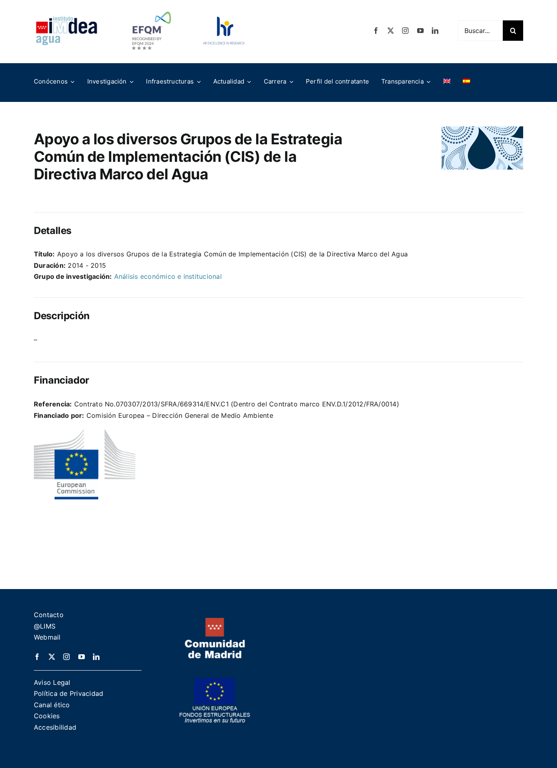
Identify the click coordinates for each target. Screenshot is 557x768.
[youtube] (420, 30)
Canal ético (52, 705)
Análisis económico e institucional (168, 276)
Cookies (47, 716)
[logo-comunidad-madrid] (214, 621)
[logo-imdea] (66, 19)
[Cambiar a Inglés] (447, 81)
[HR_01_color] (223, 20)
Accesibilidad (55, 727)
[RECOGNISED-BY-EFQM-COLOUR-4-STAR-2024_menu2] (151, 9)
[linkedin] (435, 30)
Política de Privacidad (68, 693)
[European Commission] (84, 432)
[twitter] (390, 30)
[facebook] (376, 30)
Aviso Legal (52, 682)
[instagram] (405, 30)
